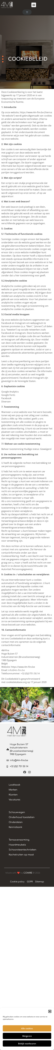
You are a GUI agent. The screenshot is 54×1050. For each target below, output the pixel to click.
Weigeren (27, 1036)
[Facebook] (24, 772)
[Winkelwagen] (27, 12)
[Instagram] (29, 772)
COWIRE (28, 873)
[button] (49, 1011)
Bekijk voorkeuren (27, 1043)
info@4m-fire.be (16, 670)
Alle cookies (27, 1028)
